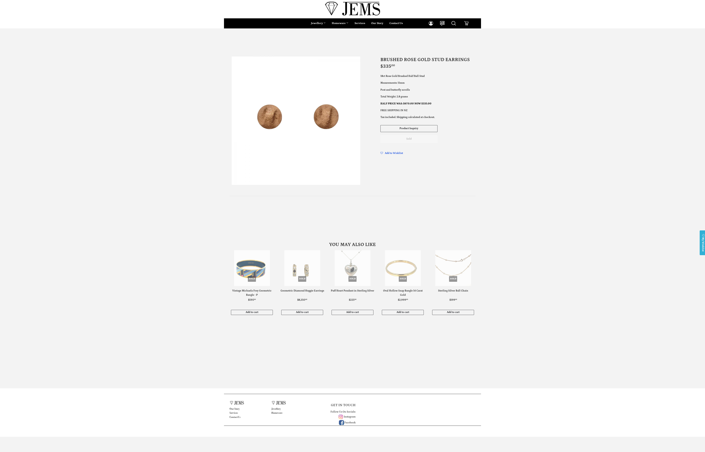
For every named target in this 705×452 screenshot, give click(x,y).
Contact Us (396, 23)
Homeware (339, 23)
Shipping (402, 117)
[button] (391, 153)
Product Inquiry (409, 128)
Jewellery (317, 23)
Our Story (377, 23)
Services (360, 23)
